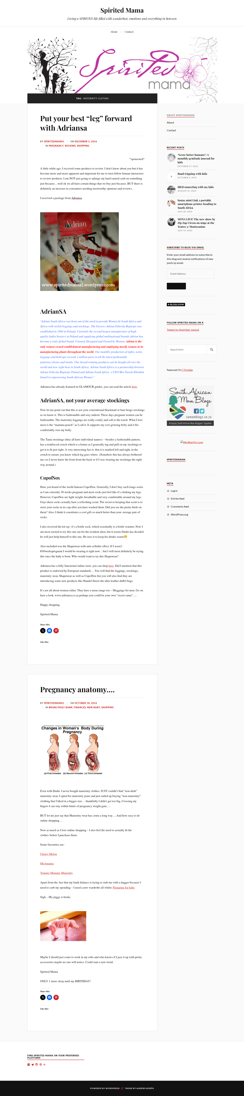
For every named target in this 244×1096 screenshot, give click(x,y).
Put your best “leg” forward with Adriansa (86, 122)
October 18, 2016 (86, 703)
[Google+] (44, 1064)
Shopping (83, 145)
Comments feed (180, 506)
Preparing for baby (123, 887)
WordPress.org (179, 514)
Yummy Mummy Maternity (56, 873)
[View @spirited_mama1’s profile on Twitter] (32, 1064)
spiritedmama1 (54, 141)
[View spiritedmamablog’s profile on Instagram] (36, 1064)
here (134, 387)
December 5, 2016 (86, 141)
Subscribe (176, 286)
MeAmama (47, 863)
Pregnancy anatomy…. (77, 689)
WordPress (113, 1088)
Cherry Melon (48, 854)
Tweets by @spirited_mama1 (183, 329)
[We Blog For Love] (191, 442)
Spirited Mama (122, 10)
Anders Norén (145, 1088)
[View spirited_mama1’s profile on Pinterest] (40, 1064)
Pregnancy (56, 145)
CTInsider (187, 369)
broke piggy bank (61, 707)
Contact (129, 31)
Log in (174, 490)
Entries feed (177, 498)
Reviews (70, 145)
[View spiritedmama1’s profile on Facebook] (28, 1064)
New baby (93, 707)
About (114, 31)
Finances (80, 707)
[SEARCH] (212, 349)
